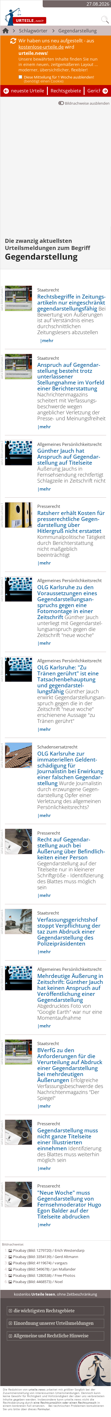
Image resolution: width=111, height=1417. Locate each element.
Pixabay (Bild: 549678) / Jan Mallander (44, 1269)
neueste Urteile (27, 91)
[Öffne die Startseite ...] (37, 16)
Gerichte (96, 91)
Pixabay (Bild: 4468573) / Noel (37, 1281)
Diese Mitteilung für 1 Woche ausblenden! (59, 79)
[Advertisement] (55, 168)
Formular (44, 1409)
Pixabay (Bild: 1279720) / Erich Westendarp (48, 1250)
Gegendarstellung (77, 31)
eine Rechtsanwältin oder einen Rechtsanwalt (65, 1402)
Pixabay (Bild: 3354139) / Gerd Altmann (45, 1256)
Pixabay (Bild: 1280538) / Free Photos (44, 1275)
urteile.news (37, 1389)
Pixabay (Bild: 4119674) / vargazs (40, 1262)
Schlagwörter (33, 31)
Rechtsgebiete (66, 91)
